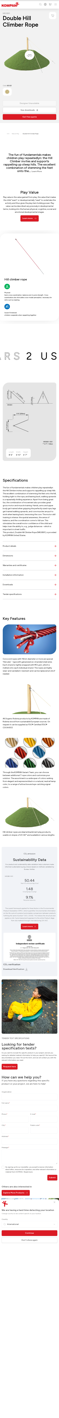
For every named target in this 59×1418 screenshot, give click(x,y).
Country (5, 1219)
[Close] (54, 1202)
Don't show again (29, 1240)
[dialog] (29, 709)
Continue (29, 1233)
